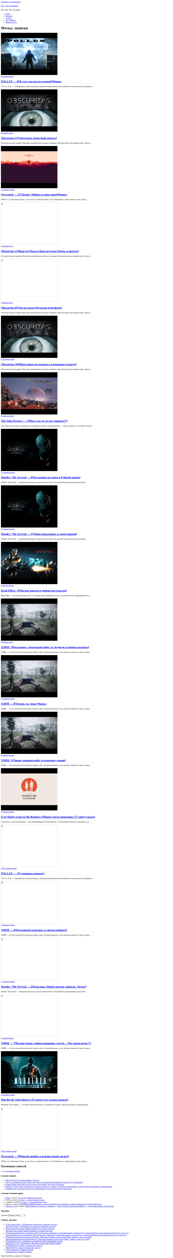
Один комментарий (9, 868)
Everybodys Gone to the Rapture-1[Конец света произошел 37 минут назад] (48, 816)
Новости (9, 16)
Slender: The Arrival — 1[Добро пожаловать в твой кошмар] (39, 533)
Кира (8, 1198)
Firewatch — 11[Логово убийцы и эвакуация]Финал (34, 194)
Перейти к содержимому (11, 2)
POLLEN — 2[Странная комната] (22, 873)
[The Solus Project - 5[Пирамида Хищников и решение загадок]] (31, 1225)
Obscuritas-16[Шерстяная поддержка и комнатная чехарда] (39, 364)
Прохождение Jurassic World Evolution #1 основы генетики (29, 1231)
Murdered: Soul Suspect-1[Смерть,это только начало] (34, 1099)
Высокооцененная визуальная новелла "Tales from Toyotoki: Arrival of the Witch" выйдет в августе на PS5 (48, 1239)
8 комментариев (7, 416)
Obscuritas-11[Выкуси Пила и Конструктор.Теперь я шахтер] (40, 251)
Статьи (8, 18)
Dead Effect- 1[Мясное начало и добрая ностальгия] (34, 590)
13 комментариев (8, 473)
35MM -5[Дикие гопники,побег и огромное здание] (33, 760)
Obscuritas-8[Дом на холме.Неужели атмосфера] (31, 307)
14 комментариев (8, 529)
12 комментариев (8, 190)
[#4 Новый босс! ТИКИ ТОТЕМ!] (20, 1250)
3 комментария (7, 133)
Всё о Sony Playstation (9, 6)
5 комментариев (7, 812)
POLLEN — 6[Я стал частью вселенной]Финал (31, 81)
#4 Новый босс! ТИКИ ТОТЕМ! (19, 1252)
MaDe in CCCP (12, 1206)
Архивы (4, 1215)
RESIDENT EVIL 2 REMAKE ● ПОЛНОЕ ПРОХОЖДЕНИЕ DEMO (33, 1244)
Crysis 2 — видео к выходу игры (31, 1200)
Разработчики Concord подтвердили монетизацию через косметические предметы (38, 1189)
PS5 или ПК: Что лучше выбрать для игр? (22, 1180)
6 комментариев (7, 76)
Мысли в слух (11, 22)
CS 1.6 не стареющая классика (30, 1198)
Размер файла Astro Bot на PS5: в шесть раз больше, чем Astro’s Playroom (35, 1184)
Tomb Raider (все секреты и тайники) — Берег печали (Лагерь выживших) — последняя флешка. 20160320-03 (69, 1206)
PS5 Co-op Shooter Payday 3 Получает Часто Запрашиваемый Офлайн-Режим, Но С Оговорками (44, 1182)
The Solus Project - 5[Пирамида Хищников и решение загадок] (30, 1227)
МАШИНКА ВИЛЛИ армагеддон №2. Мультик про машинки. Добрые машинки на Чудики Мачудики (60, 1204)
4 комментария (7, 246)
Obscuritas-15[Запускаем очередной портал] (29, 138)
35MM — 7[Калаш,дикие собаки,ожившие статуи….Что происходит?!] (46, 1043)
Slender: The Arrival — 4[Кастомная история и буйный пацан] (40, 477)
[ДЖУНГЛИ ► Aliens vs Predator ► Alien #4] (24, 1246)
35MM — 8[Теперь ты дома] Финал (23, 703)
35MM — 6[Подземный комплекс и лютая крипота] (34, 930)
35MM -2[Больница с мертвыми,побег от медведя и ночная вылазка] (45, 647)
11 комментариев (8, 359)
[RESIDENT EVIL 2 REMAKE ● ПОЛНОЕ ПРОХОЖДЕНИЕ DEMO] (34, 1241)
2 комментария (7, 642)
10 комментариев (8, 925)
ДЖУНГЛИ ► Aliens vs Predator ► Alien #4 (23, 1248)
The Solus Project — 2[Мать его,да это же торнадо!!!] (34, 420)
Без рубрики (11, 20)
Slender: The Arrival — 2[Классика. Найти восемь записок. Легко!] (43, 986)
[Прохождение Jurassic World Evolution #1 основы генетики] (30, 1229)
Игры (8, 14)
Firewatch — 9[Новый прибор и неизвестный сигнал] (35, 1156)
